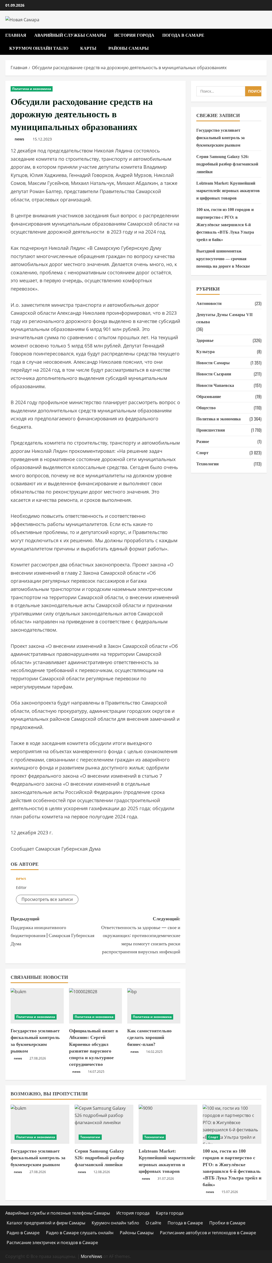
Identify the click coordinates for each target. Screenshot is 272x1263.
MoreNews (91, 1256)
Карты (88, 48)
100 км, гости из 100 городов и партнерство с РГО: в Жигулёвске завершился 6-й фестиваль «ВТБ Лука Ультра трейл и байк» (225, 224)
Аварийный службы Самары (70, 35)
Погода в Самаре (183, 35)
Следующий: (140, 935)
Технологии (207, 464)
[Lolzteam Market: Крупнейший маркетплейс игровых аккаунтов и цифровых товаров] (168, 1124)
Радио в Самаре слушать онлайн (79, 1233)
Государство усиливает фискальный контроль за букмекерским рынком (220, 137)
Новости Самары (213, 363)
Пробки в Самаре (227, 1223)
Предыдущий (52, 931)
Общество (206, 407)
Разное (202, 441)
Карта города (170, 1213)
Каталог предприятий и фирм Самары (46, 1223)
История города (134, 35)
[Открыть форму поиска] (265, 42)
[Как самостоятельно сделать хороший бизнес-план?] (153, 1006)
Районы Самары (128, 48)
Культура (205, 351)
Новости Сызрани (213, 374)
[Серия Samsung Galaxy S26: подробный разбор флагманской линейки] (104, 1124)
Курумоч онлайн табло (38, 48)
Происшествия (210, 430)
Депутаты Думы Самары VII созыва (224, 318)
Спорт (202, 452)
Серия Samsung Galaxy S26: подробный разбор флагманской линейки (227, 164)
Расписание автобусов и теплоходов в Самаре (208, 1233)
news (19, 139)
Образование (208, 396)
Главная (15, 35)
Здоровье (205, 340)
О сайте (153, 1223)
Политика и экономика (31, 88)
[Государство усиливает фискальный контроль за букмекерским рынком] (37, 1006)
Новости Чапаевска (215, 385)
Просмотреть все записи (47, 899)
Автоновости (209, 303)
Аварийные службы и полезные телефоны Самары (57, 1213)
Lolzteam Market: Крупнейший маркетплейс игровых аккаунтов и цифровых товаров (228, 190)
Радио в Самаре (23, 1233)
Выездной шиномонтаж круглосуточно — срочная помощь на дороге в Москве (223, 258)
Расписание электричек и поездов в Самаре (52, 1242)
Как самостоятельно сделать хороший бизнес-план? (149, 1037)
